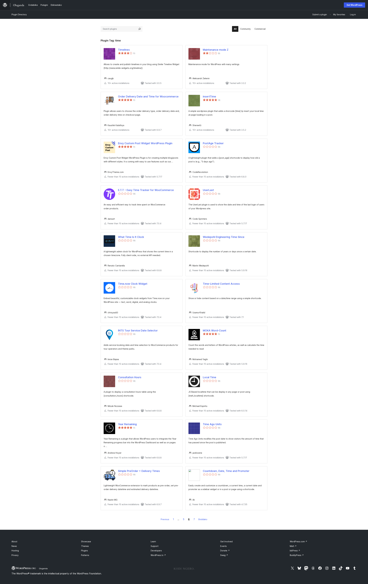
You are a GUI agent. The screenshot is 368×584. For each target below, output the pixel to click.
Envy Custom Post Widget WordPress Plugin (145, 143)
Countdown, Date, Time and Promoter (226, 470)
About (14, 541)
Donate (225, 550)
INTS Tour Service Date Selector (138, 330)
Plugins (84, 550)
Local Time (209, 377)
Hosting (15, 550)
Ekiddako (202, 519)
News (14, 546)
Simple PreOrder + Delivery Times (139, 470)
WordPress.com (298, 541)
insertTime (209, 96)
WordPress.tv (158, 555)
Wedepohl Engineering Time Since (223, 236)
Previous (165, 519)
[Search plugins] (139, 29)
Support (154, 546)
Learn (153, 541)
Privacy (15, 555)
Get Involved (226, 541)
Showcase (86, 541)
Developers (156, 550)
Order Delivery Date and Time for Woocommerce (148, 96)
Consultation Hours (129, 377)
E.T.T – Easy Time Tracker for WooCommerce (146, 190)
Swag (224, 555)
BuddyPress (297, 555)
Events (223, 546)
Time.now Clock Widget (132, 283)
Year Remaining (127, 424)
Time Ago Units (212, 424)
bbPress (295, 550)
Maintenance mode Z (215, 49)
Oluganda (43, 568)
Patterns (85, 555)
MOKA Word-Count (214, 330)
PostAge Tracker (213, 143)
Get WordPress (354, 5)
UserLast (208, 190)
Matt (293, 546)
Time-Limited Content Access (221, 283)
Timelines (124, 49)
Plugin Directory (19, 14)
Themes (85, 546)
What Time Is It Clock (131, 236)
